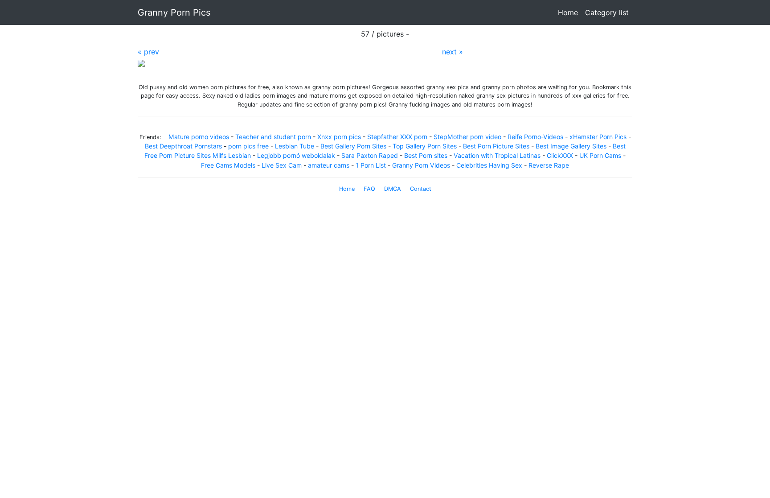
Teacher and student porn (273, 136)
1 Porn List (371, 165)
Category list (607, 12)
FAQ (369, 188)
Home (570, 12)
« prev (148, 51)
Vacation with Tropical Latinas (497, 155)
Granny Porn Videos (421, 165)
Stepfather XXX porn (397, 136)
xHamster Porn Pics (598, 136)
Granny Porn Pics (174, 12)
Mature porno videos (198, 136)
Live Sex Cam (282, 165)
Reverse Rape (548, 165)
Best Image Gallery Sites (571, 146)
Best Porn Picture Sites (496, 146)
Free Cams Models (228, 165)
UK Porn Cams (600, 155)
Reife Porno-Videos (535, 136)
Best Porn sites (426, 155)
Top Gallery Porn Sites (425, 146)
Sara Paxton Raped (369, 155)
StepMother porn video (467, 136)
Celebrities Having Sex (489, 165)
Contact (420, 188)
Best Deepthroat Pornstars (183, 146)
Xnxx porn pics (339, 136)
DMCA (392, 188)
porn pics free (248, 146)
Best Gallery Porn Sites (353, 146)
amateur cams (328, 165)
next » (452, 51)
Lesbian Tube (294, 146)
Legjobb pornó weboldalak (296, 155)
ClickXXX (560, 155)
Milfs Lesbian (232, 155)
